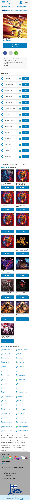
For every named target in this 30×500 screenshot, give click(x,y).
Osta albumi (15, 45)
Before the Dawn (6, 409)
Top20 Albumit (6, 6)
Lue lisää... (4, 463)
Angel (3, 388)
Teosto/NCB (5, 469)
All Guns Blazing (6, 375)
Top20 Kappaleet (21, 6)
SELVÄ (21, 498)
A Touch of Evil (20, 354)
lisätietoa (17, 498)
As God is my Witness (22, 392)
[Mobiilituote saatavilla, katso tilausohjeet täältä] (20, 78)
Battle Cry (4, 401)
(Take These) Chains (22, 349)
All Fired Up (20, 371)
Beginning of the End (7, 422)
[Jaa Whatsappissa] (16, 53)
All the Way (5, 383)
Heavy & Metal (7, 67)
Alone (18, 383)
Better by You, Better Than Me (8, 426)
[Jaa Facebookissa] (5, 53)
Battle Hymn (5, 405)
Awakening (19, 396)
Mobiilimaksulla (19, 449)
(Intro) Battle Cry (6, 349)
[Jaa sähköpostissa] (11, 53)
